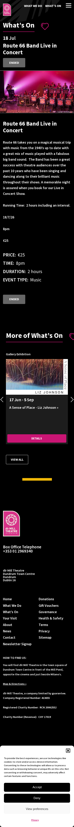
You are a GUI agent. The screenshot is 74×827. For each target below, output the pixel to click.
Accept (37, 787)
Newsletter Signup (17, 644)
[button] (68, 751)
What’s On (53, 6)
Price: (9, 254)
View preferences (37, 809)
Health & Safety (51, 618)
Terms (43, 624)
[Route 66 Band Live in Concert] (7, 10)
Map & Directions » (14, 684)
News (7, 631)
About (7, 624)
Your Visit (10, 618)
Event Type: (15, 279)
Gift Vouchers (49, 605)
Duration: (14, 271)
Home (7, 599)
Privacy (35, 819)
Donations (46, 599)
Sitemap (45, 637)
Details (36, 438)
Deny (37, 798)
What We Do (33, 6)
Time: (8, 263)
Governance (48, 612)
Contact (9, 637)
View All (17, 459)
